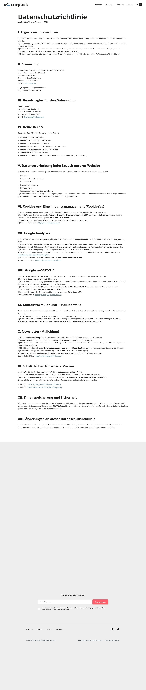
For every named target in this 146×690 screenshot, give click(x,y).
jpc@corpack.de (29, 83)
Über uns (29, 629)
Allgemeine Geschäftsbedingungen (90, 640)
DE (140, 5)
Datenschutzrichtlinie (63, 610)
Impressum (59, 629)
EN (137, 5)
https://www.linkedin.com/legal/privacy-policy (45, 387)
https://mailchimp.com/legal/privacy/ (48, 356)
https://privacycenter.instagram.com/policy (45, 384)
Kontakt (48, 629)
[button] (98, 5)
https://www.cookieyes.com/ (49, 223)
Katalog (39, 629)
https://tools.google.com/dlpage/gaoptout (33, 255)
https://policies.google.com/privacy (48, 260)
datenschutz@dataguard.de (34, 117)
